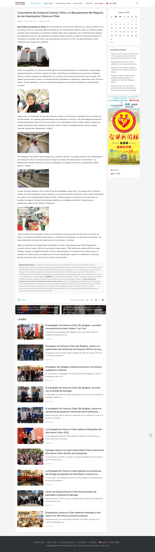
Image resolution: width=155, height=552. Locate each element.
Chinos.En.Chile (35, 3)
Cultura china (77, 3)
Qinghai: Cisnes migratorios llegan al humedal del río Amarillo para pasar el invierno (124, 70)
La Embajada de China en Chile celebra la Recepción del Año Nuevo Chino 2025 (73, 431)
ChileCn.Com (104, 546)
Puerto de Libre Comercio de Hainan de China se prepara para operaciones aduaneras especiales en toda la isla (124, 56)
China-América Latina (63, 3)
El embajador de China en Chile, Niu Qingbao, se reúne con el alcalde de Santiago (72, 389)
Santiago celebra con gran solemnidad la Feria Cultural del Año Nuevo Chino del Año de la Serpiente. (74, 451)
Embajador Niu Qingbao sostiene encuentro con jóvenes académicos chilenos (73, 368)
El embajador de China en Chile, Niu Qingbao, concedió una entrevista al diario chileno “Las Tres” (73, 327)
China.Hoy (88, 3)
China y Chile (48, 3)
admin (19, 21)
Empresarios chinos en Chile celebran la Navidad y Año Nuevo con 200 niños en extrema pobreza (73, 514)
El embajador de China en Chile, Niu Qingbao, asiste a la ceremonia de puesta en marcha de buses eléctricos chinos (73, 410)
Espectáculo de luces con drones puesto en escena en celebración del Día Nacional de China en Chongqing (123, 88)
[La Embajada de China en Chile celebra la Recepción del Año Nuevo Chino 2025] (30, 436)
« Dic (111, 42)
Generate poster (78, 300)
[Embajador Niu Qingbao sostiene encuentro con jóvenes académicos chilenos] (30, 373)
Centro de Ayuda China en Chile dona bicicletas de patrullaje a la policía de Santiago (70, 493)
